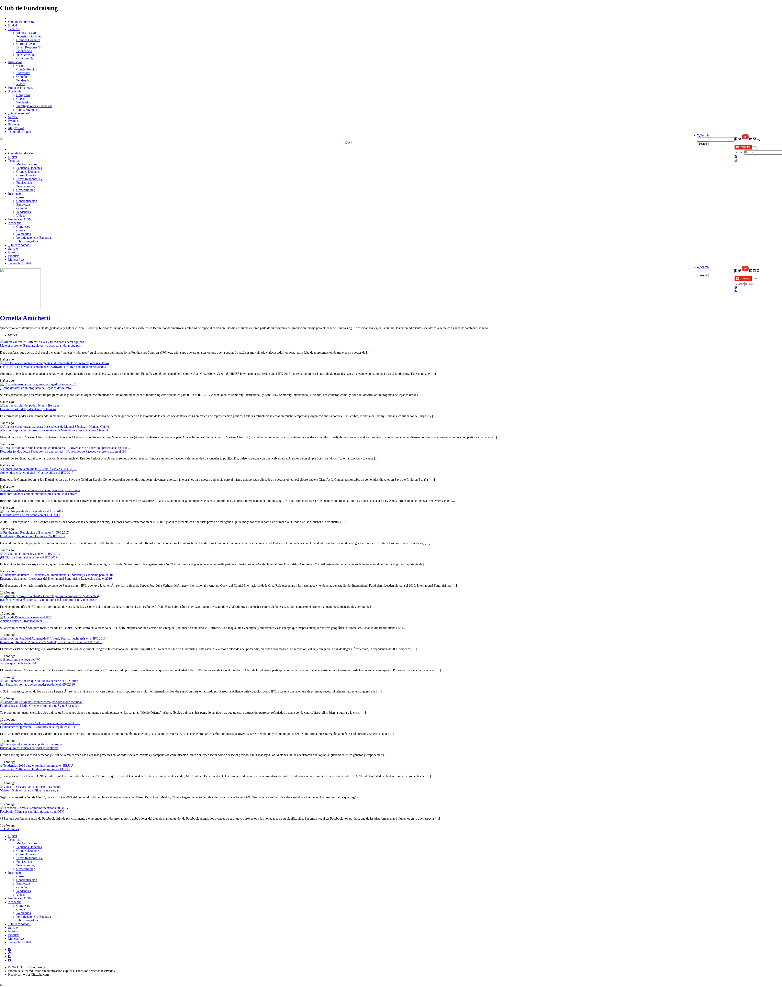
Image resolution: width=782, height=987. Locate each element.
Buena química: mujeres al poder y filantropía (29, 748)
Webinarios (23, 102)
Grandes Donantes (28, 40)
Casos (20, 65)
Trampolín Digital (19, 131)
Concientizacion (26, 69)
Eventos (13, 120)
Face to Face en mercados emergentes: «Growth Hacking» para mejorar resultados (53, 366)
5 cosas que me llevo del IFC (18, 663)
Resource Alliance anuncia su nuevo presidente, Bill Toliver (38, 494)
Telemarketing (25, 54)
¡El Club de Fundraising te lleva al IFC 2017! (29, 557)
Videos (20, 84)
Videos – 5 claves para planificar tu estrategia (29, 790)
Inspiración (15, 62)
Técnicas (14, 29)
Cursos (20, 98)
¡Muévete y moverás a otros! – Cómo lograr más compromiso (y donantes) (48, 599)
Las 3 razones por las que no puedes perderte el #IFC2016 (37, 684)
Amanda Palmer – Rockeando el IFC (24, 621)
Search (704, 135)
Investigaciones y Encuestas (34, 106)
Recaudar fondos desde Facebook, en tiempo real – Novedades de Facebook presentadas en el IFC (63, 451)
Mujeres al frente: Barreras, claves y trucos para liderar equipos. (40, 345)
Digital (12, 25)
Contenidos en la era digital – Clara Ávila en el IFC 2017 (36, 472)
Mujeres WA (16, 128)
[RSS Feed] (736, 160)
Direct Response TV (29, 47)
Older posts (9, 829)
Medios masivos (26, 32)
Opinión (21, 76)
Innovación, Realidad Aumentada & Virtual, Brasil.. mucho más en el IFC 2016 (51, 642)
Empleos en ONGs (20, 87)
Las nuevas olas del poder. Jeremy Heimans (28, 409)
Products (13, 124)
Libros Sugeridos (27, 109)
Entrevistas (23, 73)
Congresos (23, 95)
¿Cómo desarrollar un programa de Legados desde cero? (36, 388)
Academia (14, 91)
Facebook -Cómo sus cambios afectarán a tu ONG (32, 811)
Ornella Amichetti (25, 318)
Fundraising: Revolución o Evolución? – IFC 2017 (32, 536)
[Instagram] (736, 156)
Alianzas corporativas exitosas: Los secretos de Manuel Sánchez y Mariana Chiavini (54, 430)
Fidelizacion (24, 51)
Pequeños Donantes (29, 36)
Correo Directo (26, 43)
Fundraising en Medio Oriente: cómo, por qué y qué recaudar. (39, 705)
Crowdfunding (25, 58)
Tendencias (23, 80)
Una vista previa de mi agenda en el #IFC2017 (30, 515)
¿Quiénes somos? (19, 113)
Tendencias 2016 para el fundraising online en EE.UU (35, 769)
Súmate (13, 117)
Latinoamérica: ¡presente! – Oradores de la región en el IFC (38, 727)
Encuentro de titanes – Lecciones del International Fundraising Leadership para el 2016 (56, 578)
